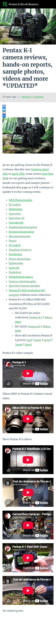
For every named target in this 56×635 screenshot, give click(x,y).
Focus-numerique (20, 258)
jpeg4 (19, 344)
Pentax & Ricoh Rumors (23, 4)
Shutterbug (15, 209)
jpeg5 (28, 344)
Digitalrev (15, 272)
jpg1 (29, 340)
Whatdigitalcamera (21, 276)
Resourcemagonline (21, 231)
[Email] (28, 112)
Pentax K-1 (27, 96)
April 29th (18, 173)
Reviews (38, 96)
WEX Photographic (20, 200)
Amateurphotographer (23, 227)
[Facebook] (28, 106)
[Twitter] (28, 109)
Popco (12, 240)
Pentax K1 (34, 326)
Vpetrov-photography (22, 281)
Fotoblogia (15, 254)
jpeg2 (38, 340)
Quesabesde (16, 222)
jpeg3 (47, 340)
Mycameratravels (19, 236)
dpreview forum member (24, 285)
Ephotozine (16, 263)
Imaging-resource (20, 249)
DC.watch (15, 204)
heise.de (14, 267)
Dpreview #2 (16, 218)
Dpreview (15, 213)
